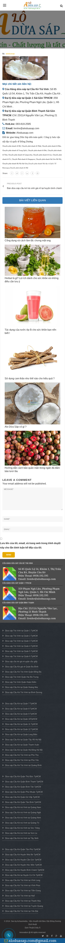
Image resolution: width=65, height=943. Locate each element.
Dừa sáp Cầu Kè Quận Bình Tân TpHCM (23, 787)
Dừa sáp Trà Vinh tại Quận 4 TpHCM (21, 646)
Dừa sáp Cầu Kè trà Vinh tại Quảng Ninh (23, 818)
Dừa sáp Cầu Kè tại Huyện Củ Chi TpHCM (23, 875)
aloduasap (10, 54)
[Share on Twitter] (17, 173)
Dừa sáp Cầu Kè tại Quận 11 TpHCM (21, 724)
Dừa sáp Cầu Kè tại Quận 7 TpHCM (21, 703)
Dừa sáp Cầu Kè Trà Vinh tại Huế (20, 896)
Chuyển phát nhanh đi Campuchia (20, 155)
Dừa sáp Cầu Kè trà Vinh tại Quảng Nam (23, 807)
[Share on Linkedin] (27, 173)
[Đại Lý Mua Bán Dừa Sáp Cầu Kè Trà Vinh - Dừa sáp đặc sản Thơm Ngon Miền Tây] (32, 5)
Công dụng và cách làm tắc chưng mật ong (28, 240)
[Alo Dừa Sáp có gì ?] (32, 403)
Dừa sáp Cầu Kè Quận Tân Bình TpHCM (23, 802)
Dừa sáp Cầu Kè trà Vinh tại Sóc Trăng (22, 828)
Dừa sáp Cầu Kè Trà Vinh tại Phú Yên (22, 760)
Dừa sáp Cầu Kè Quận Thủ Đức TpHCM (23, 776)
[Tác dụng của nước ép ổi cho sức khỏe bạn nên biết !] (32, 306)
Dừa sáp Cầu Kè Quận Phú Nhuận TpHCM (24, 792)
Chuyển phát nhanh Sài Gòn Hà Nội (48, 159)
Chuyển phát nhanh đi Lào (42, 155)
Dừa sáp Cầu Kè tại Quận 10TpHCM (21, 719)
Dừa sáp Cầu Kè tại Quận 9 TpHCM (21, 714)
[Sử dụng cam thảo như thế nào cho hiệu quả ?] (32, 356)
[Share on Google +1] (22, 173)
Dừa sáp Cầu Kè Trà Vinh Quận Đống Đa (23, 672)
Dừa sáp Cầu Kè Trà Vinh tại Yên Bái (21, 911)
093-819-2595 (23, 124)
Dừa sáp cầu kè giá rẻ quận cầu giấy (21, 661)
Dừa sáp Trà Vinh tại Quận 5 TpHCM (21, 651)
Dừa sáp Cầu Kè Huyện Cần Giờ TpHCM (23, 860)
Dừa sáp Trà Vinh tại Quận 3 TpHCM (21, 641)
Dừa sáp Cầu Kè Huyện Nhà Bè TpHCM (22, 854)
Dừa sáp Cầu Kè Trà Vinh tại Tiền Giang (23, 890)
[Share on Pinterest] (37, 173)
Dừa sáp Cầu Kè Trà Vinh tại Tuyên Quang (24, 906)
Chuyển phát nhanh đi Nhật (31, 146)
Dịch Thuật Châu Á (32, 928)
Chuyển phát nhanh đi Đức (37, 150)
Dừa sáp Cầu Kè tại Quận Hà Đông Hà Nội (23, 750)
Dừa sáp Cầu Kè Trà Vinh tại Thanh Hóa (23, 901)
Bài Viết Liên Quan (32, 200)
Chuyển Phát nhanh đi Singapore (23, 159)
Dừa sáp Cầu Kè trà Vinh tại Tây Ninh (21, 838)
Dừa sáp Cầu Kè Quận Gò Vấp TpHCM (22, 797)
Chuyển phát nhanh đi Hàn (51, 146)
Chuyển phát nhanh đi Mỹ (11, 146)
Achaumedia (22, 921)
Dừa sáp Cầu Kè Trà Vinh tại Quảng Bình (23, 765)
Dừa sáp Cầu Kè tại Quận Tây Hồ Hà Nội (23, 739)
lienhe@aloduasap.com (26, 128)
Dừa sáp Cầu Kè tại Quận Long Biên (21, 734)
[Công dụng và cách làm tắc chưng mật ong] (32, 222)
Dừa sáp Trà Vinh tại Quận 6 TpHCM (21, 656)
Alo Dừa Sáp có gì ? (15, 426)
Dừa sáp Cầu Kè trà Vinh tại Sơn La (21, 833)
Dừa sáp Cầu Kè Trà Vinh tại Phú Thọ (22, 755)
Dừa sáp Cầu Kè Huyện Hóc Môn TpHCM (23, 865)
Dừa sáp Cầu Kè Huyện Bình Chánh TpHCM (24, 870)
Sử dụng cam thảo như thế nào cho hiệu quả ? (30, 378)
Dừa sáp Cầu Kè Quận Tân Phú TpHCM (22, 849)
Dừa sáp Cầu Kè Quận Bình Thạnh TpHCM (24, 782)
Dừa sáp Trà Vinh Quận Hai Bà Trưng (21, 677)
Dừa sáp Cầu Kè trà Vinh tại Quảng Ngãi (23, 812)
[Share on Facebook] (12, 173)
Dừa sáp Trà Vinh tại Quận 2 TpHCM (21, 636)
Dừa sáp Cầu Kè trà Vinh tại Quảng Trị (22, 823)
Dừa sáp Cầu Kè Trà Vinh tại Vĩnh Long (22, 880)
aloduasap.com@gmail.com (32, 940)
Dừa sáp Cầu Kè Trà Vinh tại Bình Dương (23, 692)
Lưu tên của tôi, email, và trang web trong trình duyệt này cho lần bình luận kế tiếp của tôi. (30, 545)
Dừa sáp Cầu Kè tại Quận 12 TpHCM (21, 729)
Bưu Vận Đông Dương (51, 921)
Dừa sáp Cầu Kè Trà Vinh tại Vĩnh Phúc (22, 885)
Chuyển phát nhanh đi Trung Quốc (14, 150)
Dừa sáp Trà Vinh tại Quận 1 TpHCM (21, 631)
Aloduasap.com (24, 132)
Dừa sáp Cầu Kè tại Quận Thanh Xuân (22, 745)
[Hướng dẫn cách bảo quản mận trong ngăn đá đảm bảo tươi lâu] (32, 448)
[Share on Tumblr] (32, 173)
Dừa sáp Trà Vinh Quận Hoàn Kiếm (20, 682)
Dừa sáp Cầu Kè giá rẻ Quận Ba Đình (21, 667)
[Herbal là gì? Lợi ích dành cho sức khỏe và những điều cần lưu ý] (32, 260)
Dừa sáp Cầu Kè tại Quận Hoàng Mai (21, 687)
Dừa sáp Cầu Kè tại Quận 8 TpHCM (21, 709)
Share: (5, 173)
